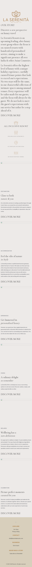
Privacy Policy (16, 531)
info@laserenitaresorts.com (16, 538)
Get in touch (16, 545)
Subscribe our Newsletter (16, 553)
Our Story (16, 529)
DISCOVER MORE (10, 115)
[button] (3, 4)
